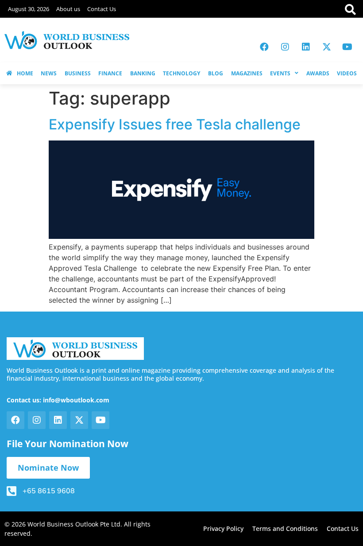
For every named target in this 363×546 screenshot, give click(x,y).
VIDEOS (347, 73)
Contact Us (101, 9)
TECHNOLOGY (181, 73)
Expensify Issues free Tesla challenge (175, 124)
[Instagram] (285, 47)
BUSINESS (78, 73)
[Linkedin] (306, 47)
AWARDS (317, 73)
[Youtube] (347, 47)
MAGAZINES (247, 73)
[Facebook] (264, 47)
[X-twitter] (327, 47)
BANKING (142, 73)
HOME (25, 73)
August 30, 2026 (28, 9)
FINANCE (110, 73)
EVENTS (280, 73)
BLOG (215, 73)
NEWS (49, 73)
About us (68, 9)
